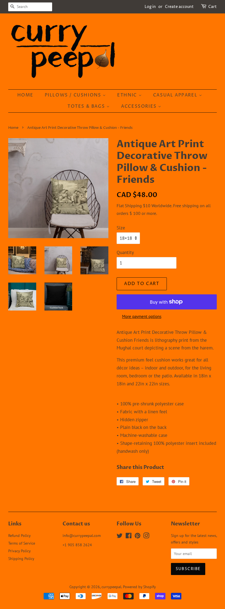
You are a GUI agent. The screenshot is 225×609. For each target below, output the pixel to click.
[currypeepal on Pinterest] (137, 536)
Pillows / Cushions (74, 95)
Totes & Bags (87, 106)
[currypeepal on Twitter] (120, 536)
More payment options (141, 316)
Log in (150, 6)
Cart (212, 6)
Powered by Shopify (139, 586)
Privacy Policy (19, 550)
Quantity (125, 252)
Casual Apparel (176, 95)
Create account (179, 6)
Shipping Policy (21, 558)
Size (121, 228)
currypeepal (111, 586)
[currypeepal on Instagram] (146, 536)
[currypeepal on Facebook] (128, 536)
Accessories (139, 106)
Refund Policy (19, 535)
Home (25, 95)
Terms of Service (21, 543)
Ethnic (127, 95)
